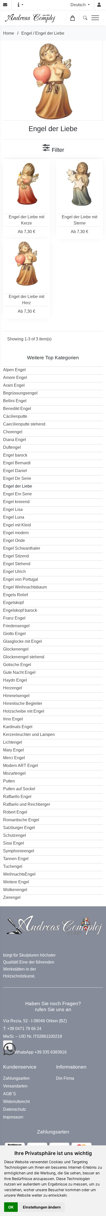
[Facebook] (7, 1045)
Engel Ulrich (14, 571)
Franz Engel (14, 618)
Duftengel (12, 447)
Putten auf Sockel (19, 789)
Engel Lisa (13, 509)
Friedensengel (16, 626)
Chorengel (12, 432)
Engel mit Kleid (17, 525)
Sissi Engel (13, 843)
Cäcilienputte (15, 416)
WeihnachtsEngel (19, 874)
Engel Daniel (15, 470)
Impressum (13, 1117)
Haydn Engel (15, 680)
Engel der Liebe (49, 33)
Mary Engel (13, 750)
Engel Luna (13, 517)
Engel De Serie (17, 478)
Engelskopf (13, 602)
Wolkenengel (15, 889)
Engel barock (15, 455)
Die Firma (65, 1078)
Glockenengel (16, 649)
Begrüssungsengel (20, 393)
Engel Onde (14, 540)
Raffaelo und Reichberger (26, 804)
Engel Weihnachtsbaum (25, 587)
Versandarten (15, 1086)
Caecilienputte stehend (24, 424)
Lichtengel (12, 742)
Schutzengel (14, 835)
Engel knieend (16, 501)
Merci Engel (14, 758)
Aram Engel (14, 385)
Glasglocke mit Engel (22, 641)
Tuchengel (12, 866)
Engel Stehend (16, 564)
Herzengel (12, 688)
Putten (9, 781)
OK (11, 1207)
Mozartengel (14, 773)
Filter (57, 150)
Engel (26, 33)
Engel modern (16, 533)
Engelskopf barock (20, 610)
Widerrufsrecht (16, 1102)
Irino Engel (13, 719)
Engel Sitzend (16, 556)
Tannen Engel (16, 858)
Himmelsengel (16, 695)
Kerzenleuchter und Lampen (29, 734)
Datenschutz (14, 1109)
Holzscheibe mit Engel (23, 711)
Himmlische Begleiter (22, 703)
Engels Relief (15, 595)
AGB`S (9, 1094)
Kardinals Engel (17, 727)
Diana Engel (14, 439)
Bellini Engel (14, 401)
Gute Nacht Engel (19, 672)
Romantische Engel (21, 820)
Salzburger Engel (19, 827)
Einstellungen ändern (42, 1207)
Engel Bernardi (17, 463)
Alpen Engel (14, 370)
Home (8, 33)
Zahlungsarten (16, 1078)
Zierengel (12, 897)
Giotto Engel (14, 633)
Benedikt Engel (17, 408)
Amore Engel (15, 377)
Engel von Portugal (20, 579)
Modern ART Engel (20, 765)
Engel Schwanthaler (21, 548)
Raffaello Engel (17, 796)
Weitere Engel (16, 882)
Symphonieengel (18, 851)
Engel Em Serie (17, 494)
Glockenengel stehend (23, 657)
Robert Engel (15, 812)
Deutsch (78, 5)
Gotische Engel (17, 664)
